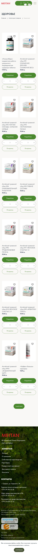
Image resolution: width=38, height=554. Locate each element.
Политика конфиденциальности (12, 538)
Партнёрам (6, 463)
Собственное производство (12, 460)
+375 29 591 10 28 (7, 489)
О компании (6, 456)
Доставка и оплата (9, 469)
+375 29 (4, 495)
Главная (3, 18)
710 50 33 (10, 495)
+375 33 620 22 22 (7, 501)
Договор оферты (7, 535)
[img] (6, 4)
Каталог (5, 453)
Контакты (5, 472)
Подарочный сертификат (11, 466)
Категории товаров (15, 18)
